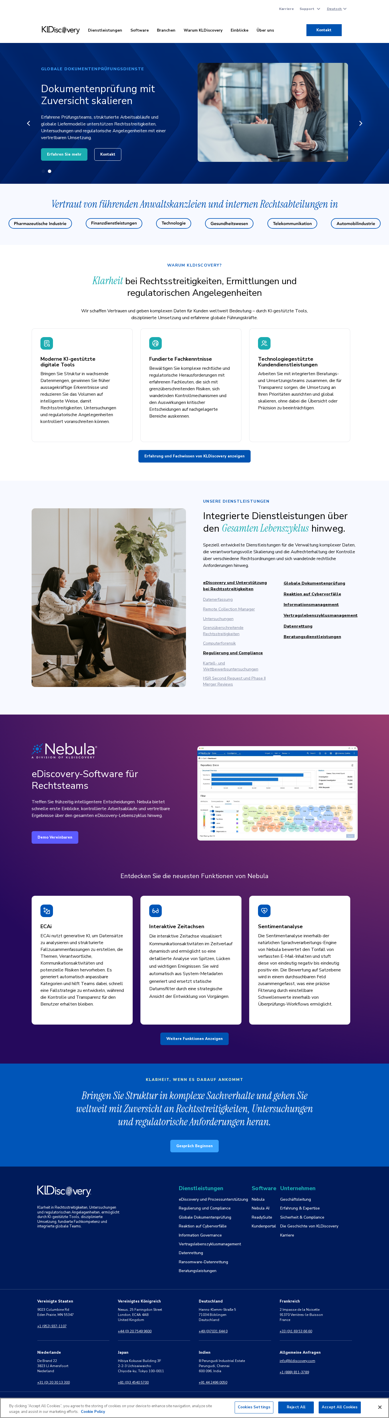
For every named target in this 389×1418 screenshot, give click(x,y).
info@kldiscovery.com (297, 1361)
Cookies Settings (254, 1407)
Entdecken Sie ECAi (65, 151)
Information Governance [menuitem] (200, 1235)
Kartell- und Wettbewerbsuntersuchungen (230, 666)
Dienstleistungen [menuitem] (105, 30)
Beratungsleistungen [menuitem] (197, 1270)
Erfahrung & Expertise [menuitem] (300, 1208)
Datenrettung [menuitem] (191, 1253)
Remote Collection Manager (229, 609)
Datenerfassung (218, 599)
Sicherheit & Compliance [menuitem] (302, 1217)
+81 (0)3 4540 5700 (133, 1382)
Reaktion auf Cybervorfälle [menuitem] (203, 1226)
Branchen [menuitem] (166, 30)
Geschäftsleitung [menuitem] (295, 1199)
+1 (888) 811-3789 (294, 1372)
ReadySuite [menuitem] (262, 1217)
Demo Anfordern (118, 151)
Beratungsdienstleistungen (312, 636)
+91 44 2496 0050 (213, 1382)
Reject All (296, 1407)
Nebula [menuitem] (258, 1199)
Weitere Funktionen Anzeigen (194, 1038)
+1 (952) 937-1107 (52, 1326)
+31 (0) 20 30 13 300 (53, 1382)
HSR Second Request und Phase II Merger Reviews (234, 681)
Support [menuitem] (307, 9)
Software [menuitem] (139, 30)
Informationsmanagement (311, 604)
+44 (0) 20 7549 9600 (134, 1331)
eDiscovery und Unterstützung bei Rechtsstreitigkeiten (235, 586)
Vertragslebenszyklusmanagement (321, 615)
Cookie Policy (93, 1411)
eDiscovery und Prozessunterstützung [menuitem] (213, 1199)
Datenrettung (298, 626)
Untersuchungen (218, 619)
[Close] (380, 1407)
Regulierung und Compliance (233, 653)
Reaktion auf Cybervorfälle (312, 594)
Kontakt (323, 30)
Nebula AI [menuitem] (260, 1208)
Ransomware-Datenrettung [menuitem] (203, 1262)
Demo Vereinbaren (55, 837)
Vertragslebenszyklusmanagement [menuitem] (210, 1244)
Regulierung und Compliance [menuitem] (205, 1208)
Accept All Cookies (339, 1407)
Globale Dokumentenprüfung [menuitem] (205, 1217)
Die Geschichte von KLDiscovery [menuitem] (309, 1226)
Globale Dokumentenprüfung (314, 583)
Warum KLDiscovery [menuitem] (203, 30)
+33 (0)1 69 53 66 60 (296, 1331)
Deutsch (334, 9)
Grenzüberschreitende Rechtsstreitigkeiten (223, 631)
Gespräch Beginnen (194, 1146)
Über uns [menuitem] (265, 30)
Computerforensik (219, 643)
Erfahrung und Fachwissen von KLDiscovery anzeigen (194, 456)
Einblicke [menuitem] (239, 30)
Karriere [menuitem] (286, 9)
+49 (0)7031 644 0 (213, 1331)
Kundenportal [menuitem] (264, 1226)
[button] (28, 123)
